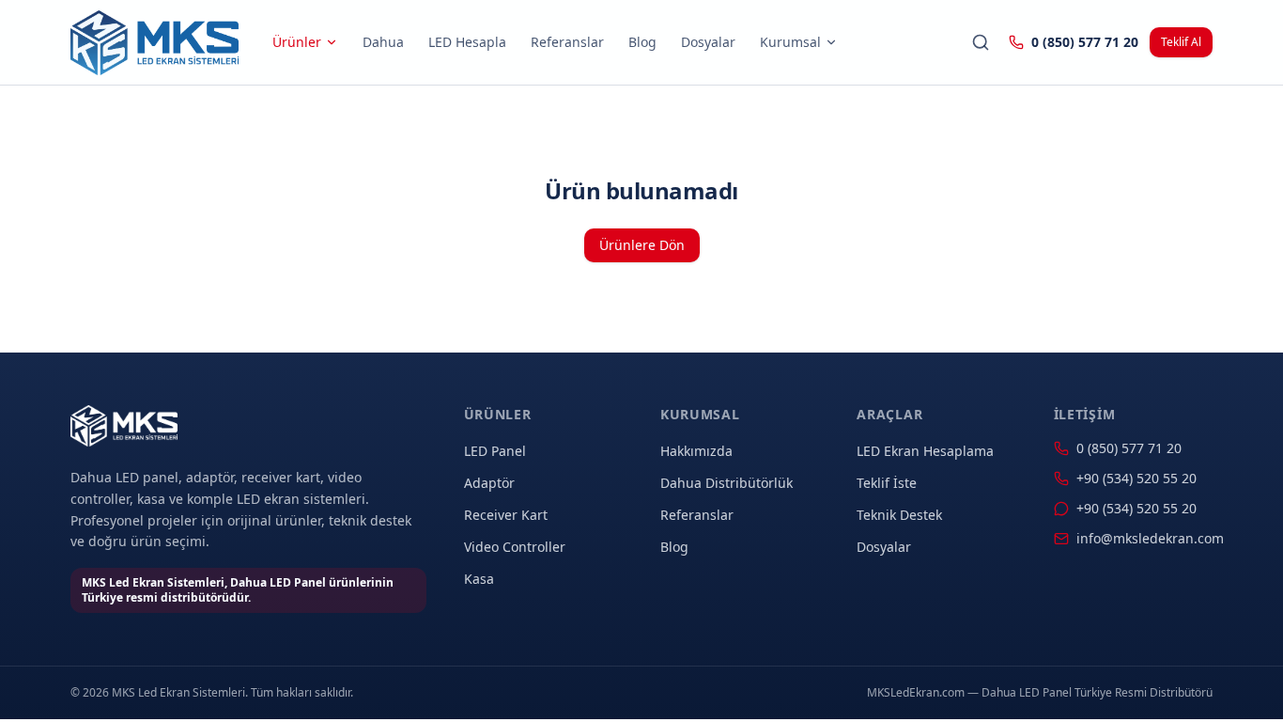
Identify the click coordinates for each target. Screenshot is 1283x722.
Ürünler (296, 42)
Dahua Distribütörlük (726, 483)
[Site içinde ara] (980, 42)
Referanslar (567, 42)
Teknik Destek (899, 515)
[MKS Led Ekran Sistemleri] (154, 42)
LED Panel (495, 451)
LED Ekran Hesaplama (925, 451)
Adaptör (489, 483)
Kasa (479, 579)
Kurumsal (790, 42)
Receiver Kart (506, 515)
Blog (642, 42)
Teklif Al (1181, 42)
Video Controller (514, 547)
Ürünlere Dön (642, 245)
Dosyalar (708, 42)
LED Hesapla (467, 42)
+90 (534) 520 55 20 (1136, 478)
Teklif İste (887, 483)
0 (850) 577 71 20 (1084, 42)
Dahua (383, 42)
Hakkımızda (696, 451)
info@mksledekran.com (1144, 538)
